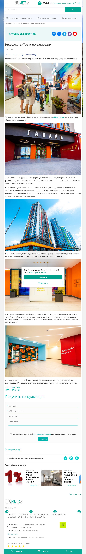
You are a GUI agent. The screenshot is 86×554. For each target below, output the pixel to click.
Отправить (43, 439)
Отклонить (43, 283)
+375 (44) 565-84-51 (26, 525)
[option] (24, 478)
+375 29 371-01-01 (12, 390)
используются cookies (38, 272)
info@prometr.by (12, 534)
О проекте (11, 514)
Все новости (75, 494)
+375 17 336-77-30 (12, 387)
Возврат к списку (14, 450)
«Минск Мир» (58, 117)
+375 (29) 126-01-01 (22, 531)
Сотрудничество (25, 514)
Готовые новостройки (48, 18)
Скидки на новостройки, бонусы (20, 18)
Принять (43, 277)
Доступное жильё (71, 18)
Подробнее (34, 485)
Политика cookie (37, 517)
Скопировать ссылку (13, 55)
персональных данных (42, 434)
